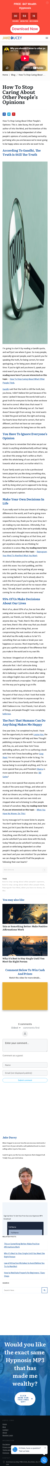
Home (5, 1424)
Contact (5, 1430)
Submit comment (25, 1080)
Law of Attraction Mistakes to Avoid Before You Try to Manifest (25, 1264)
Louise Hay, (38, 734)
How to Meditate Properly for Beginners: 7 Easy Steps (25, 1274)
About (5, 1432)
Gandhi (6, 389)
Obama (40, 769)
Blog (4, 1427)
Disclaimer (6, 1444)
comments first (31, 1027)
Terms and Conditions (10, 1450)
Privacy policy (8, 1447)
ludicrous (7, 713)
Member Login (8, 1435)
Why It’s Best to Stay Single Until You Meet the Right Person (25, 950)
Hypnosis (6, 1453)
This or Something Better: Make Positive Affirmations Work (25, 918)
